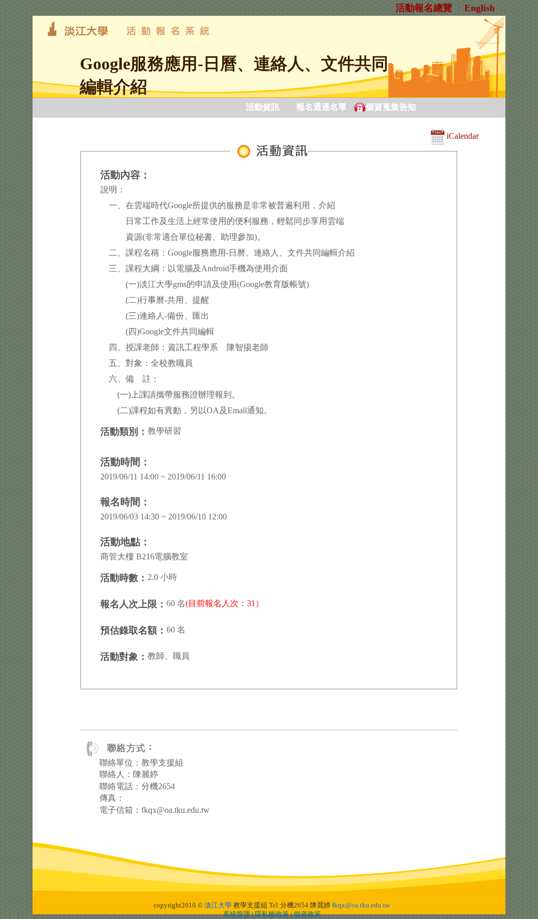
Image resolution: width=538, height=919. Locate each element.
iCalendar (461, 135)
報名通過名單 (321, 107)
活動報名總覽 (424, 8)
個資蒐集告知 (391, 107)
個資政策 (307, 914)
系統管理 (236, 914)
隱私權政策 (272, 914)
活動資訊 (263, 107)
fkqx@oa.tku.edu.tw (361, 905)
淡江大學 (218, 905)
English (479, 8)
